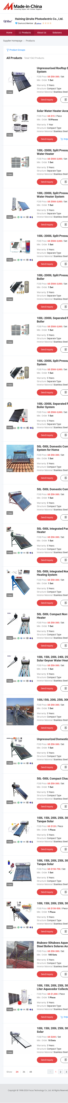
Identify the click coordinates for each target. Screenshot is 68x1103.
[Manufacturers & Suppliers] (23, 6)
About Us (41, 32)
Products (26, 32)
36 (24, 1071)
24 (17, 1072)
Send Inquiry (47, 99)
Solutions (57, 32)
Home (9, 32)
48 (30, 1071)
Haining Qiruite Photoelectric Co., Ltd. (39, 19)
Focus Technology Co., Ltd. (40, 1090)
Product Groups (17, 49)
